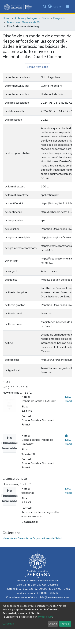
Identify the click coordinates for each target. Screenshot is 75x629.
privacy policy (45, 616)
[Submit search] (44, 6)
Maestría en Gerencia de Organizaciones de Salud (24, 22)
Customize (8, 623)
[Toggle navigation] (67, 6)
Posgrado (59, 18)
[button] (50, 7)
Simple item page (37, 67)
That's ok (65, 623)
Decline (52, 623)
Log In (57, 6)
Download (68, 442)
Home (6, 18)
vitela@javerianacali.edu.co (53, 597)
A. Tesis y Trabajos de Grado (31, 18)
